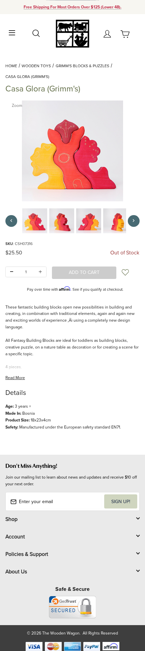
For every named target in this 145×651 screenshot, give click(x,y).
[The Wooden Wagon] (72, 33)
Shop (11, 519)
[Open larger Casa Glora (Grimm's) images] (72, 151)
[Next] (134, 221)
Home (11, 66)
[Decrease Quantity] (12, 272)
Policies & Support (26, 554)
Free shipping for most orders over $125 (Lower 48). (72, 7)
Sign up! (120, 501)
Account (15, 536)
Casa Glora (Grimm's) (27, 76)
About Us (16, 571)
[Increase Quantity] (40, 272)
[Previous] (11, 221)
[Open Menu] (12, 32)
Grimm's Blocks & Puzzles (82, 66)
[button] (35, 221)
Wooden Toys (36, 66)
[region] (72, 220)
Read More (15, 377)
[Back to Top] (127, 614)
